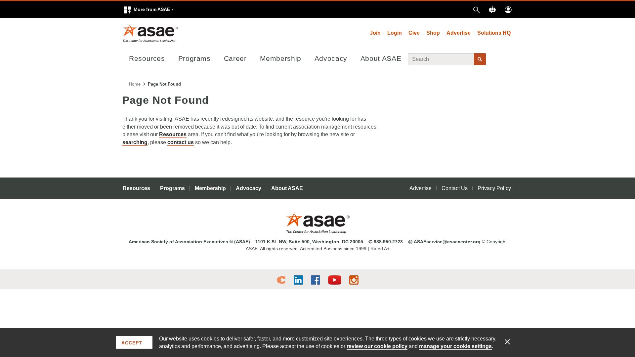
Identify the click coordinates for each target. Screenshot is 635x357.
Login (394, 33)
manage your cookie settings (455, 346)
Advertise (458, 33)
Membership (280, 58)
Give (414, 33)
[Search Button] (480, 59)
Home (135, 84)
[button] (148, 9)
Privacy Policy (494, 188)
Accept (131, 342)
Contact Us (455, 188)
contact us (180, 142)
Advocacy (331, 58)
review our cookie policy (377, 346)
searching (135, 142)
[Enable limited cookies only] (511, 341)
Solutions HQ (494, 33)
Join (375, 33)
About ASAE (380, 58)
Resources (147, 58)
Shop (433, 33)
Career (235, 58)
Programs (194, 58)
